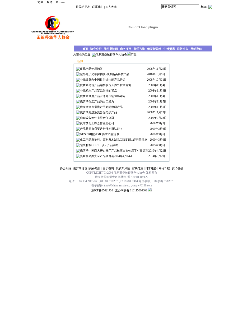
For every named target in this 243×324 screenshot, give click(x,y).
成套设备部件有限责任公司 (97, 118)
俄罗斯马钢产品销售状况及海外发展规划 (105, 85)
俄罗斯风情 (123, 168)
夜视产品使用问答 (91, 68)
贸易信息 (137, 168)
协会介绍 (65, 168)
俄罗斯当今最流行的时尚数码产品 (101, 107)
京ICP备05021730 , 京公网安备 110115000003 (119, 190)
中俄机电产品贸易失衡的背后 (98, 90)
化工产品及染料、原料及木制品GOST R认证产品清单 (113, 139)
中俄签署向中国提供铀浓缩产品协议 (103, 79)
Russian (60, 2)
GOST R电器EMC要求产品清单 (99, 134)
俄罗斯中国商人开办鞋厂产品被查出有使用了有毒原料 (114, 150)
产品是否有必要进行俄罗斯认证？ (101, 128)
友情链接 (177, 168)
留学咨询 (108, 168)
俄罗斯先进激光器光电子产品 (98, 112)
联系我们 (97, 7)
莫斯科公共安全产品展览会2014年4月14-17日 (108, 156)
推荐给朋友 (83, 7)
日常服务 (151, 168)
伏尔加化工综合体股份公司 (97, 123)
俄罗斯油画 (80, 168)
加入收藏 (111, 7)
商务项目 (95, 168)
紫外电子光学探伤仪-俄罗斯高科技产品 (104, 74)
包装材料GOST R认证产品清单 (99, 145)
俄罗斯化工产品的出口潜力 (97, 101)
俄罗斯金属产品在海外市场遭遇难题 (103, 96)
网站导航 (164, 168)
